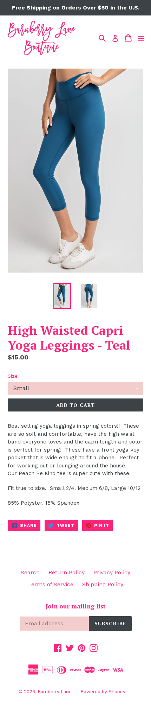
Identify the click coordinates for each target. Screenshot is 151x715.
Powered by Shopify (102, 691)
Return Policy (66, 572)
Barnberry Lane (55, 691)
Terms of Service (50, 584)
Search (30, 572)
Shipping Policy (102, 584)
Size (13, 376)
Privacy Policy (111, 572)
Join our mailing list (75, 606)
